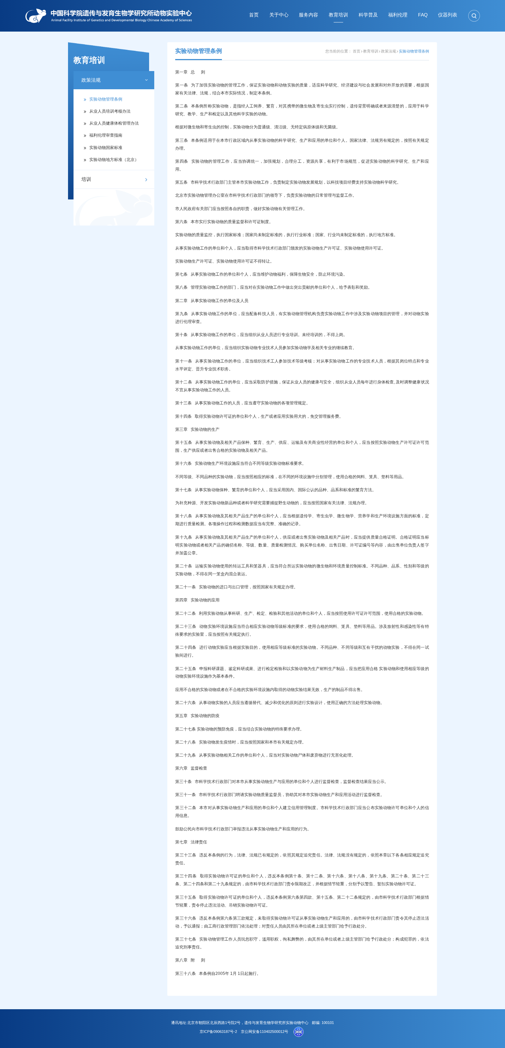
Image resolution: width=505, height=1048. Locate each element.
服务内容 (308, 15)
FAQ (423, 15)
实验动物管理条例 (105, 99)
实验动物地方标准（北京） (114, 159)
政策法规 (91, 80)
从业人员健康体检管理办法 (114, 123)
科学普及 (368, 15)
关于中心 (279, 15)
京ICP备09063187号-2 (218, 1031)
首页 (254, 15)
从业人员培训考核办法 (110, 111)
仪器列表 (447, 15)
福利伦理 (397, 15)
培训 (86, 179)
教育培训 (338, 15)
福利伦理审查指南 (105, 135)
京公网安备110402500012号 (264, 1031)
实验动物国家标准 (105, 147)
